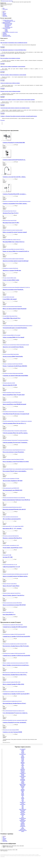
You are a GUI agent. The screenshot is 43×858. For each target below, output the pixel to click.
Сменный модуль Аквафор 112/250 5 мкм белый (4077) (16, 693)
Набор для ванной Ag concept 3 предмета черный (15, 232)
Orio (22, 788)
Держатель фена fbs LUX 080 (10, 385)
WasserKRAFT (22, 802)
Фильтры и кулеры (6, 35)
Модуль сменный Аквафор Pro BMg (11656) (13, 684)
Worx (23, 806)
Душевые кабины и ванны (8, 20)
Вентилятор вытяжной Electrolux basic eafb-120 (14, 509)
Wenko (22, 803)
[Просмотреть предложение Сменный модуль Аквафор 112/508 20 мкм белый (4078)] (14, 653)
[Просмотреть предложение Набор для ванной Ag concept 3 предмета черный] (12, 230)
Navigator (22, 786)
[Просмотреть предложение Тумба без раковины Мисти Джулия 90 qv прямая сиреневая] (15, 430)
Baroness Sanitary (22, 754)
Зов (22, 816)
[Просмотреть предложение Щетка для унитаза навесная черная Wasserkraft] (12, 306)
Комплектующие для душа (10, 21)
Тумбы (6, 30)
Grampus (22, 772)
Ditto (23, 761)
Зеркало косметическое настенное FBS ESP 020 (14, 604)
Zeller (23, 808)
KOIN (23, 778)
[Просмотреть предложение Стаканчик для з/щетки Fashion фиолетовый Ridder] (13, 373)
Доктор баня (22, 814)
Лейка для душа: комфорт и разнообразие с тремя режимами (12, 66)
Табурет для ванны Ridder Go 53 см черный (13, 337)
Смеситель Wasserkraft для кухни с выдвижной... (14, 722)
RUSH (22, 793)
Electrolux (22, 763)
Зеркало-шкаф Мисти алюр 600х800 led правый (14, 404)
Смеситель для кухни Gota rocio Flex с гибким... (14, 176)
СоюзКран (23, 823)
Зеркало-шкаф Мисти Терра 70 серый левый (13, 394)
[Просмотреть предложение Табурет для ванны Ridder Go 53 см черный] (11, 335)
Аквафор (22, 811)
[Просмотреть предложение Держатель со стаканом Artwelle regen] (10, 268)
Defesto (22, 760)
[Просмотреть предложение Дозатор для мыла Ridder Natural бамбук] (11, 354)
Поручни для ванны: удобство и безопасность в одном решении (13, 74)
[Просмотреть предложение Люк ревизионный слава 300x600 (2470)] (11, 488)
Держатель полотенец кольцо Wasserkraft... (13, 289)
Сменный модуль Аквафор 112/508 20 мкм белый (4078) (16, 655)
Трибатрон (23, 825)
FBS (22, 766)
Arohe (23, 751)
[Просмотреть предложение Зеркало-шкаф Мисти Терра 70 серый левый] (11, 392)
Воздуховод (7, 26)
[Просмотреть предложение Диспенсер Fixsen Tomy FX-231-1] (9, 210)
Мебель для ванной (6, 28)
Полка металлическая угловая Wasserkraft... (13, 452)
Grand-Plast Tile (23, 773)
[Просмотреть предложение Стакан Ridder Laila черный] (8, 296)
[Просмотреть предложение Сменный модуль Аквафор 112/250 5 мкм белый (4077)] (14, 691)
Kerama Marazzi (23, 776)
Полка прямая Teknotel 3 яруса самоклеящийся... (15, 471)
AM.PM (22, 750)
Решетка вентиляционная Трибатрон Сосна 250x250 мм (16, 499)
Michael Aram (22, 785)
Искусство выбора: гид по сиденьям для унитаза (10, 58)
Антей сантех (22, 812)
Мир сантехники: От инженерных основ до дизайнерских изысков (13, 42)
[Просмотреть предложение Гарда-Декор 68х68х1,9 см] (8, 612)
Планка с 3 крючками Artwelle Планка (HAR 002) (15, 366)
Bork (23, 755)
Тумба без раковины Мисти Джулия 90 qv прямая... (15, 432)
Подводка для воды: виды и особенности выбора (10, 91)
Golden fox (23, 770)
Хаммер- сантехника (23, 830)
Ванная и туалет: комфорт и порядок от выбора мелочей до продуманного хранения (17, 99)
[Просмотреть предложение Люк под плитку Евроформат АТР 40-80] (11, 478)
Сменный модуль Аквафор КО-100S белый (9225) (15, 626)
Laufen (22, 781)
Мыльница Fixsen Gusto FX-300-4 (11, 222)
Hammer (22, 774)
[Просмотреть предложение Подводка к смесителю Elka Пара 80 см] (11, 535)
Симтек (22, 822)
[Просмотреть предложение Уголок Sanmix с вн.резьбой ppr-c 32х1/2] (11, 545)
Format (22, 768)
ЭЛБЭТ (22, 831)
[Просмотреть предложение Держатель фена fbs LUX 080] (9, 382)
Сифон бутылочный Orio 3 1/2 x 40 (11, 566)
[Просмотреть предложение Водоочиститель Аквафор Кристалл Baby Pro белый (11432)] (15, 643)
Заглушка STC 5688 (7, 557)
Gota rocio (23, 771)
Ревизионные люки (8, 27)
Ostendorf (22, 789)
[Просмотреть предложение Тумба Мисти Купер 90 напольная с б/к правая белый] (13, 411)
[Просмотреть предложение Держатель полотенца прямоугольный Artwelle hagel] (13, 258)
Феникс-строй (22, 829)
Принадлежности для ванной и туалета (10, 32)
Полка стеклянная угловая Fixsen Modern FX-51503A (16, 461)
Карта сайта (5, 16)
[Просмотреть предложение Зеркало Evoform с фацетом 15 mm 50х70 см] (11, 593)
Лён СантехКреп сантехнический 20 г (12, 518)
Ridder (22, 791)
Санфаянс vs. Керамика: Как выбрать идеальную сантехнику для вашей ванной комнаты (18, 116)
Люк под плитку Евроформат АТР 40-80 (12, 480)
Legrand (22, 783)
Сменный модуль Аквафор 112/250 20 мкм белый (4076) (16, 636)
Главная (4, 11)
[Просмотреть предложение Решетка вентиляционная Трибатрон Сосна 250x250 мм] (14, 497)
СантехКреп (22, 821)
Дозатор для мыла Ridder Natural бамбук (13, 356)
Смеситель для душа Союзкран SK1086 (12, 732)
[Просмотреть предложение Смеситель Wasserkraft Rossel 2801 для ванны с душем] (7, 191)
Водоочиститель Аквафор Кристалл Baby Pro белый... (16, 646)
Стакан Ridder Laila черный (10, 299)
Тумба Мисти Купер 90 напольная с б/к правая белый (16, 413)
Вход (4, 8)
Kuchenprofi (22, 779)
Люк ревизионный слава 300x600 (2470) (12, 490)
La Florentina (22, 780)
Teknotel (22, 798)
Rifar (23, 792)
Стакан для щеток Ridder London (11, 280)
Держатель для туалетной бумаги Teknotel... (13, 346)
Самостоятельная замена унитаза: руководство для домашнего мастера (14, 107)
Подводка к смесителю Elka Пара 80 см (12, 538)
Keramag (22, 777)
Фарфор (22, 828)
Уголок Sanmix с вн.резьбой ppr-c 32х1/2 (12, 547)
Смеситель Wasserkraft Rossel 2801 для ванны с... (14, 194)
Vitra (23, 801)
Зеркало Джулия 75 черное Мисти (11, 585)
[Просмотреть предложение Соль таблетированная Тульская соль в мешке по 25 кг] (13, 710)
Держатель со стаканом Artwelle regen (12, 270)
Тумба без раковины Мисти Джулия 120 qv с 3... (14, 423)
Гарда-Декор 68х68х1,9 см (9, 614)
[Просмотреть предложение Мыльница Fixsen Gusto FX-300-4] (9, 220)
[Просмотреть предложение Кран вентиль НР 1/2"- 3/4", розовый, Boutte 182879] (13, 526)
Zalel (23, 807)
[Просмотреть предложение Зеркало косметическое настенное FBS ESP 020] (12, 602)
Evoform (22, 765)
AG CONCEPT (23, 749)
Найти (2, 6)
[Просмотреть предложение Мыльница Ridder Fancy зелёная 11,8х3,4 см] (11, 239)
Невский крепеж (22, 818)
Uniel (23, 799)
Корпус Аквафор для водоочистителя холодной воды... (16, 665)
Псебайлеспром (23, 820)
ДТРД (23, 815)
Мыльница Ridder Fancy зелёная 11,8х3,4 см (13, 241)
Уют (22, 827)
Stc (22, 796)
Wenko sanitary (22, 804)
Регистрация (5, 9)
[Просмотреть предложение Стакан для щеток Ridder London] (9, 277)
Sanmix (22, 794)
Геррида (22, 813)
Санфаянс (4, 33)
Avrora (22, 753)
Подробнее (2, 46)
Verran (22, 800)
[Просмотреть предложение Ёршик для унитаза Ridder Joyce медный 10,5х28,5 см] (13, 249)
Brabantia (22, 757)
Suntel (23, 797)
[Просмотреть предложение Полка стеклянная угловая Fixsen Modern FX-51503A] (13, 459)
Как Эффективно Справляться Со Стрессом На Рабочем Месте (13, 49)
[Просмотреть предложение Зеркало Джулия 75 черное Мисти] (10, 583)
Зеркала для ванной (6, 22)
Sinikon (22, 795)
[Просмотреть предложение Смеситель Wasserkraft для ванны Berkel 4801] (7, 140)
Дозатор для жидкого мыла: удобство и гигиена (10, 83)
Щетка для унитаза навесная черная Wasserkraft (14, 308)
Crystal (22, 759)
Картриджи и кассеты (7, 36)
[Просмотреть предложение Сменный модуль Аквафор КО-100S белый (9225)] (13, 624)
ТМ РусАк (23, 824)
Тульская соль (22, 826)
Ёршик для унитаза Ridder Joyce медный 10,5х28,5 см (16, 251)
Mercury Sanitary (23, 784)
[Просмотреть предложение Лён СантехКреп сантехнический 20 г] (10, 516)
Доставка (4, 13)
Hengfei (22, 775)
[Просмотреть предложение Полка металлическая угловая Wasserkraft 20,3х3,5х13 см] (14, 449)
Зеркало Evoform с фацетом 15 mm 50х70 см (13, 595)
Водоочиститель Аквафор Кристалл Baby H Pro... (15, 674)
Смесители (5, 34)
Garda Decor (22, 769)
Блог (3, 12)
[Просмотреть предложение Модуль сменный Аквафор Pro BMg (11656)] (11, 682)
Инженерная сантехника (7, 23)
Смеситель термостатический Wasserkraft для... (14, 159)
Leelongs (22, 782)
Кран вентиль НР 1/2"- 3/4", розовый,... (12, 528)
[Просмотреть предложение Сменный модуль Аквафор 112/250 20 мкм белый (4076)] (14, 634)
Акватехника (22, 810)
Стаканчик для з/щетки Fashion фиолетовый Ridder (15, 375)
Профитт (22, 819)
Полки (6, 29)
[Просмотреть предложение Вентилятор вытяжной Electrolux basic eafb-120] (12, 507)
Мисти (22, 817)
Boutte (22, 756)
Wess (23, 805)
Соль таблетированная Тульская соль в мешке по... (15, 712)
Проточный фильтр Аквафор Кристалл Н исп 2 (14, 703)
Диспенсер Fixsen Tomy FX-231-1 (10, 213)
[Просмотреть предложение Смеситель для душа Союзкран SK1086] (11, 729)
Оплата (4, 14)
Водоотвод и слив (8, 24)
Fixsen (22, 767)
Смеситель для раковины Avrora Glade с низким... (15, 203)
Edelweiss (22, 762)
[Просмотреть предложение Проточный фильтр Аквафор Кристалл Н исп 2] (12, 701)
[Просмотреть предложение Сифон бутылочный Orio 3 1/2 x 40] (10, 564)
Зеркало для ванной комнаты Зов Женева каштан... (15, 576)
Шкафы (6, 31)
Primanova (23, 790)
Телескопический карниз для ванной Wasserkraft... (15, 327)
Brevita (22, 758)
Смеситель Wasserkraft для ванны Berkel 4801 (14, 142)
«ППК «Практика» (22, 809)
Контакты (4, 15)
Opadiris (22, 787)
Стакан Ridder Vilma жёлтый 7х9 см (11, 318)
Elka (22, 764)
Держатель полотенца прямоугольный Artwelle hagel (15, 260)
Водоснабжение (8, 25)
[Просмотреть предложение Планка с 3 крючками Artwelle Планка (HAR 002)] (13, 363)
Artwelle (22, 752)
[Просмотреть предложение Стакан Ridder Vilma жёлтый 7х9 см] (10, 316)
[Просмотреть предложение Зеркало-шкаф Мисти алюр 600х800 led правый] (12, 402)
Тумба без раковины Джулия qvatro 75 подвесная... (15, 442)
